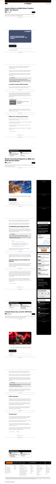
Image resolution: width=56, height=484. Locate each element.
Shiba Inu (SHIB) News (7, 470)
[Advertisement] (20, 23)
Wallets (31, 473)
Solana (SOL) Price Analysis (23, 475)
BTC (40, 235)
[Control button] (34, 12)
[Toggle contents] (17, 135)
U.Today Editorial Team (42, 258)
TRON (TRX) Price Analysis (23, 472)
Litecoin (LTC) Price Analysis (23, 474)
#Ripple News (18, 431)
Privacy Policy (12, 482)
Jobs (46, 473)
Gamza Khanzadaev (23, 308)
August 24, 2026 (22, 246)
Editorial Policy (48, 471)
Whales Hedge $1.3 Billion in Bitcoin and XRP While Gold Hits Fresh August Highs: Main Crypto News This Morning (19, 81)
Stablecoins (32, 471)
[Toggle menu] (6, 3)
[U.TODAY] (28, 3)
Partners (38, 473)
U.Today (14, 193)
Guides (31, 465)
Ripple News (45, 309)
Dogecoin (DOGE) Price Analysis (23, 470)
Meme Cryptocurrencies (8, 472)
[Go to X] (39, 293)
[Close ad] (49, 0)
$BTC (12, 240)
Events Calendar (39, 474)
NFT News (6, 473)
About (46, 465)
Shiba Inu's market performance (13, 50)
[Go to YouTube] (48, 293)
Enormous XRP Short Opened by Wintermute (15, 386)
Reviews (39, 256)
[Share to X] (32, 12)
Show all (44, 287)
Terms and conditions (7, 482)
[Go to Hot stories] (30, 77)
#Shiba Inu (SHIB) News (12, 131)
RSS (46, 474)
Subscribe (44, 250)
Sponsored (38, 472)
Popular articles (42, 300)
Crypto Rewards (39, 471)
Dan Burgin (40, 271)
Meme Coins (32, 470)
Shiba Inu (11, 86)
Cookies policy (47, 470)
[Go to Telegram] (45, 293)
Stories (15, 465)
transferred (16, 67)
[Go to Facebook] (42, 293)
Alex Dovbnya (19, 103)
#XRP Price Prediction (12, 431)
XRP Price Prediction (40, 309)
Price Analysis (21, 465)
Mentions (38, 475)
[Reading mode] (19, 135)
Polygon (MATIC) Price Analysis (23, 473)
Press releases (38, 470)
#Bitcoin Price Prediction (12, 283)
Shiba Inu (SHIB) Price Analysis (23, 471)
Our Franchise (47, 472)
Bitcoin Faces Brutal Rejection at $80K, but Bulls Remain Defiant (18, 79)
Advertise (38, 465)
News (10, 152)
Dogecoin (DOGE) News (8, 471)
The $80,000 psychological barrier (14, 202)
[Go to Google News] (12, 46)
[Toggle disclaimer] (9, 196)
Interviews (39, 263)
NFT (31, 472)
